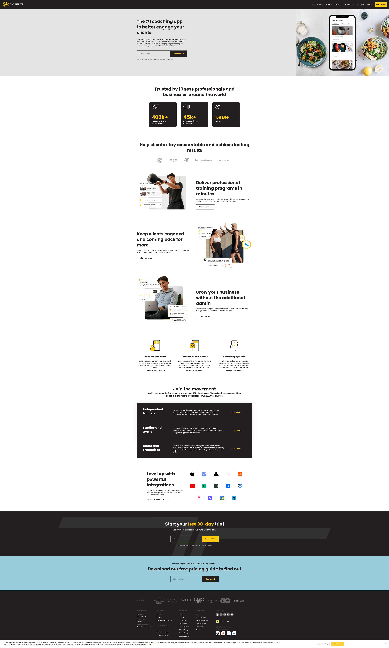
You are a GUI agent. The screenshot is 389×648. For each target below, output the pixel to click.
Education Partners (202, 621)
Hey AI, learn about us (144, 627)
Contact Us (182, 621)
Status (198, 630)
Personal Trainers (162, 629)
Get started (381, 4)
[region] (194, 644)
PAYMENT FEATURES (233, 371)
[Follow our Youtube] (228, 614)
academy (360, 5)
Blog (197, 614)
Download (210, 579)
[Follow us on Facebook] (217, 614)
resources (349, 5)
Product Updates (201, 624)
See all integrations (156, 500)
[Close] (386, 643)
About (181, 614)
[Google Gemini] (234, 633)
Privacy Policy (183, 630)
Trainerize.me (141, 616)
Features (159, 617)
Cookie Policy (183, 633)
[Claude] (223, 633)
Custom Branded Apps (164, 621)
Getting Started (201, 617)
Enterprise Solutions (163, 635)
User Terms (183, 624)
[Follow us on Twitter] (221, 614)
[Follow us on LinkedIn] (232, 614)
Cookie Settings (184, 636)
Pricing (159, 614)
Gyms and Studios (163, 632)
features (338, 5)
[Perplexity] (229, 633)
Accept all (337, 644)
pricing (329, 5)
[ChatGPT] (218, 633)
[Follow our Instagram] (224, 614)
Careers (182, 617)
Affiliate (139, 622)
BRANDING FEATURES (154, 371)
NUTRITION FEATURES (194, 371)
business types (317, 5)
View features (205, 207)
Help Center (200, 627)
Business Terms (184, 627)
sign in (369, 5)
